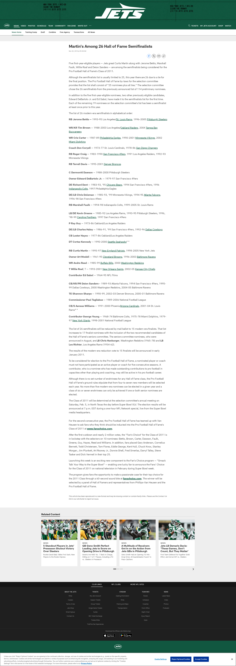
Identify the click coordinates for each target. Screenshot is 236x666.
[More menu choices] (90, 26)
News (166, 592)
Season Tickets (95, 600)
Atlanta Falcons (152, 194)
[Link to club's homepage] (7, 25)
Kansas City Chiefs (145, 268)
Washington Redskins (132, 262)
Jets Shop (70, 608)
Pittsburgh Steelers (157, 119)
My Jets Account (95, 596)
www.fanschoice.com (99, 428)
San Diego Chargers (147, 147)
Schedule (146, 600)
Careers (70, 600)
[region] (118, 659)
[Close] (232, 659)
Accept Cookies (201, 659)
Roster (145, 596)
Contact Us (70, 616)
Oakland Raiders (129, 127)
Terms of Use (70, 604)
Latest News (166, 596)
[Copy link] (164, 56)
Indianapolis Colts (78, 188)
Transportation (122, 608)
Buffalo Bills (106, 262)
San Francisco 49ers (114, 153)
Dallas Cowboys (153, 229)
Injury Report (145, 616)
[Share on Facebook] (149, 57)
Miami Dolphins (77, 141)
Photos (166, 604)
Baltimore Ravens (146, 256)
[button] (114, 569)
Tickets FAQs (95, 620)
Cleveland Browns (112, 256)
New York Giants (81, 320)
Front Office (145, 608)
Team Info (145, 592)
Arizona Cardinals (129, 305)
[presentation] (194, 569)
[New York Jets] (118, 647)
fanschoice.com (132, 478)
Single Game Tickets (95, 608)
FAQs (70, 596)
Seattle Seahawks (117, 241)
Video (166, 600)
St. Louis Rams (124, 119)
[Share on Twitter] (154, 57)
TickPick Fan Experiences (95, 624)
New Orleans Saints (113, 268)
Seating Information (122, 596)
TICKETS (95, 592)
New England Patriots (113, 250)
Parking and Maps (122, 604)
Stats (145, 620)
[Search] (189, 25)
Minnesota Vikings (145, 137)
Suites (95, 612)
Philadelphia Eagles (110, 137)
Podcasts (166, 608)
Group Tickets (95, 604)
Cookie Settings (161, 659)
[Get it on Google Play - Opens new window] (126, 637)
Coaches (145, 604)
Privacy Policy (86, 663)
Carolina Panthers (86, 217)
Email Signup (70, 612)
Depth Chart (146, 612)
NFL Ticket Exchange (95, 616)
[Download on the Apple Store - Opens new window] (109, 636)
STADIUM (122, 592)
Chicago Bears (114, 184)
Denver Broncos (112, 164)
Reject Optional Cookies (181, 659)
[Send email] (159, 57)
